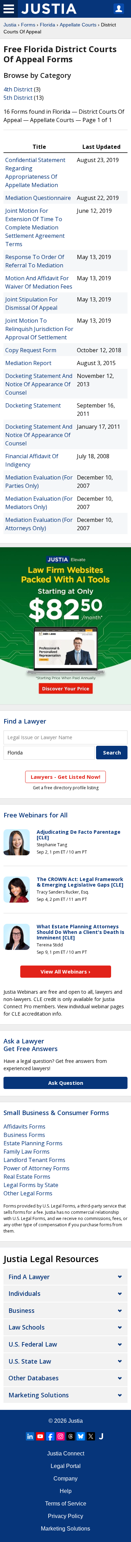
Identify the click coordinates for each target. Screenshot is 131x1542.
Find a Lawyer (24, 721)
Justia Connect (65, 1453)
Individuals (24, 1293)
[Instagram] (60, 1436)
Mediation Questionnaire (38, 198)
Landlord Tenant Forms (34, 1160)
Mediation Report (28, 363)
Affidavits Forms (24, 1126)
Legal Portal (66, 1466)
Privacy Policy (65, 1516)
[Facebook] (50, 1436)
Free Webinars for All (35, 815)
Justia (9, 24)
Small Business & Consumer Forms (56, 1112)
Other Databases (33, 1378)
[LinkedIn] (30, 1436)
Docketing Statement (33, 405)
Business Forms (24, 1135)
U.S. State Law (29, 1361)
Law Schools (26, 1327)
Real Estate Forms (26, 1176)
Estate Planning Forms (33, 1143)
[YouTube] (40, 1436)
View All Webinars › (65, 971)
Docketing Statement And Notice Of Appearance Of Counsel (38, 384)
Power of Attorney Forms (36, 1168)
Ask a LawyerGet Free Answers (30, 1045)
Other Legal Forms (27, 1193)
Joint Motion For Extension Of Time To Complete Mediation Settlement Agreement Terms (35, 227)
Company (65, 1479)
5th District (17, 98)
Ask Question (65, 1082)
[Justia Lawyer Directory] (101, 1436)
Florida (47, 24)
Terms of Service (65, 1504)
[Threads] (70, 1436)
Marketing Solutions (38, 1395)
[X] (91, 1436)
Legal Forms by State (30, 1185)
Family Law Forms (26, 1151)
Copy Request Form (30, 350)
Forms (28, 24)
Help (66, 1491)
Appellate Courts (78, 24)
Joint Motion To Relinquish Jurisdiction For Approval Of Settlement (39, 329)
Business (21, 1310)
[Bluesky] (81, 1436)
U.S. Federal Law (32, 1344)
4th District (17, 89)
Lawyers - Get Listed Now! (65, 776)
